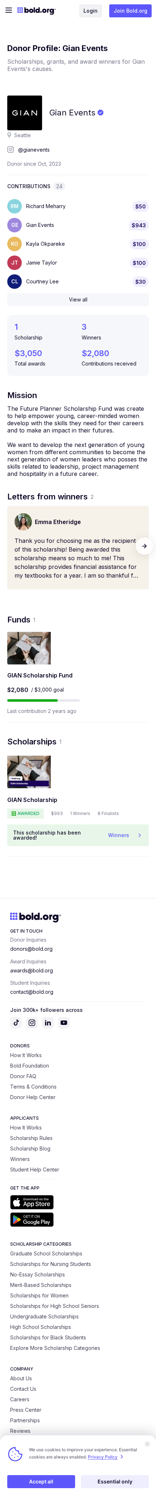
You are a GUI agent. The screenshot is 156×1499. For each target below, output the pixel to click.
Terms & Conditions (33, 1087)
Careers (19, 1399)
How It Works (26, 1055)
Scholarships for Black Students (48, 1337)
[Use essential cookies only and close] (147, 1444)
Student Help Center (34, 1169)
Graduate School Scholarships (46, 1253)
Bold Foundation (29, 1066)
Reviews (20, 1431)
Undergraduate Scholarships (44, 1316)
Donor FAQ (23, 1076)
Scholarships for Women (39, 1295)
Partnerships (25, 1420)
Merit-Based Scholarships (40, 1285)
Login (90, 11)
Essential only (115, 1481)
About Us (21, 1378)
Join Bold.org (130, 11)
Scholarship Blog (30, 1148)
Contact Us (23, 1389)
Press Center (25, 1410)
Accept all (41, 1481)
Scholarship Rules (31, 1138)
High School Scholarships (40, 1327)
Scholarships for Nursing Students (50, 1264)
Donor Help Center (33, 1097)
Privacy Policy (103, 1457)
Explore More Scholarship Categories (55, 1348)
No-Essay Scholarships (37, 1274)
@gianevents (34, 150)
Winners (20, 1159)
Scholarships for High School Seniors (54, 1306)
